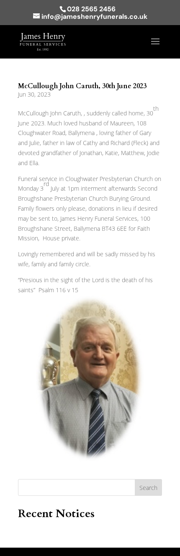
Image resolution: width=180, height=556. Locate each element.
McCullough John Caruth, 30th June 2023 (82, 86)
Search (148, 488)
